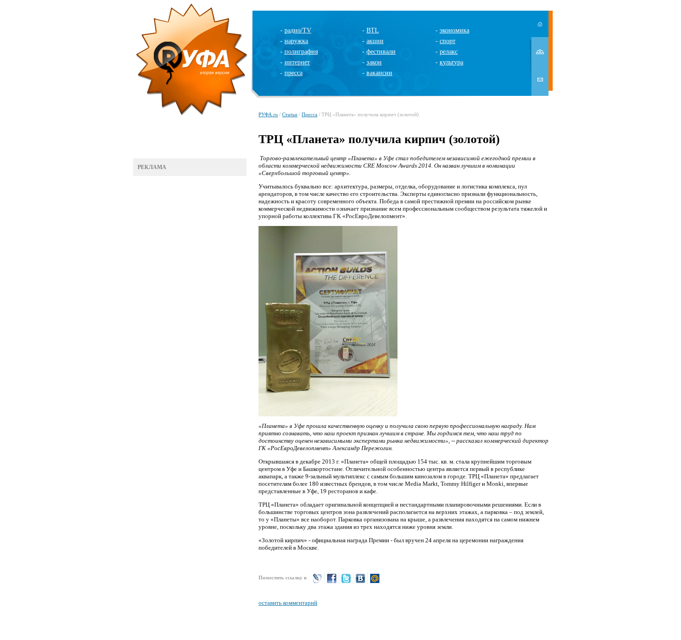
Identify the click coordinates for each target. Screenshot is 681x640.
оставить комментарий (288, 602)
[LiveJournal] (317, 582)
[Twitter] (346, 582)
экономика (454, 30)
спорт (447, 41)
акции (375, 41)
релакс (449, 51)
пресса (293, 72)
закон (374, 62)
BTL (372, 30)
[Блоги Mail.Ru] (375, 582)
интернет (297, 62)
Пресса (309, 114)
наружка (296, 41)
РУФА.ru (268, 114)
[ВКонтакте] (360, 582)
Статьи (289, 114)
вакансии (379, 72)
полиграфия (301, 51)
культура (451, 62)
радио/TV (297, 30)
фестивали (381, 51)
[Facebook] (332, 582)
